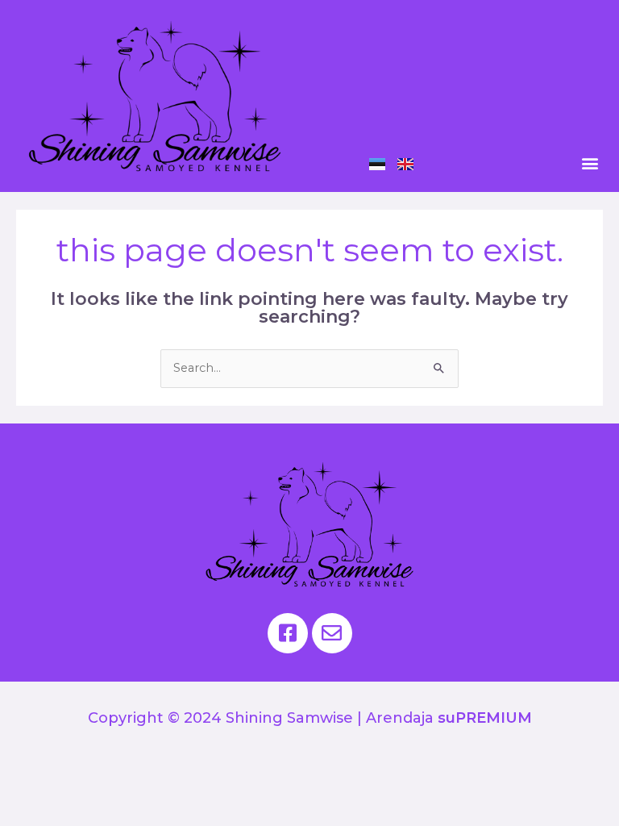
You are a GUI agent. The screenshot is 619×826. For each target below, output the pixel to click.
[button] (589, 162)
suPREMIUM (485, 718)
